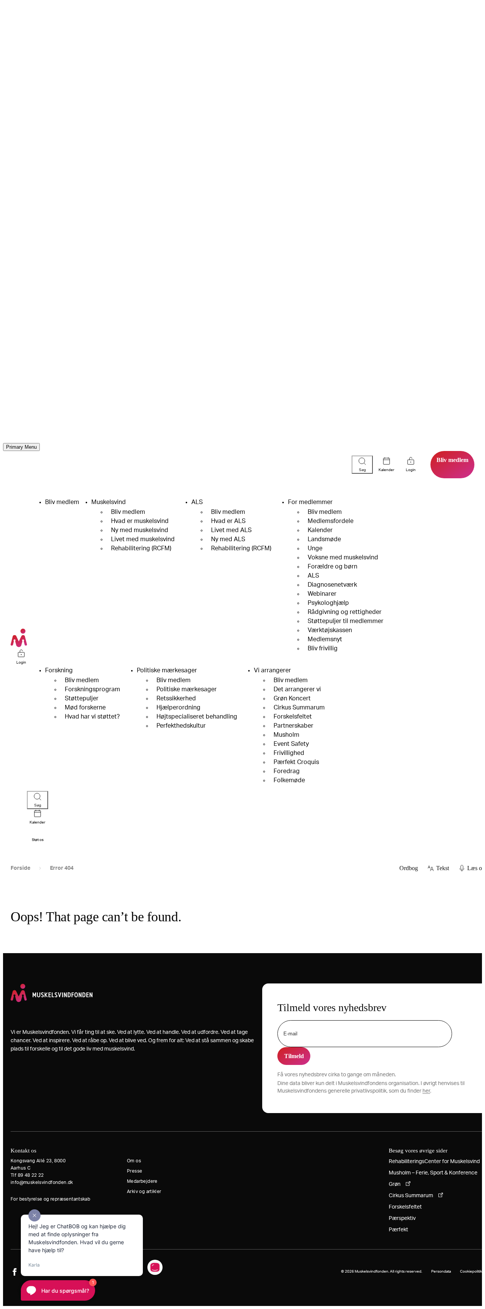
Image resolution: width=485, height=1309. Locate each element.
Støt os (38, 840)
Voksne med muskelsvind (343, 557)
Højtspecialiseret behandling (196, 717)
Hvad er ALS (228, 521)
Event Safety (291, 744)
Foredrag (287, 771)
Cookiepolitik (471, 1271)
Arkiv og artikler (144, 1191)
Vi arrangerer (272, 670)
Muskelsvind (108, 502)
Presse (134, 1171)
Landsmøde (324, 539)
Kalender (386, 470)
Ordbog (408, 868)
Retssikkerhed (176, 698)
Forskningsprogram (92, 689)
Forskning (59, 670)
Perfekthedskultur (181, 726)
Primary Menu (21, 447)
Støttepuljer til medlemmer (345, 621)
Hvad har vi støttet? (92, 717)
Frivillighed (289, 753)
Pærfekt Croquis (296, 762)
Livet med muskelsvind (143, 539)
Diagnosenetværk (332, 585)
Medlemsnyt (325, 639)
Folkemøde (289, 780)
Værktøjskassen (330, 630)
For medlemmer (310, 502)
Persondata (441, 1271)
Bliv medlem (452, 460)
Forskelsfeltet (293, 717)
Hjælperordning (178, 708)
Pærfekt (398, 1229)
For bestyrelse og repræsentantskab (50, 1199)
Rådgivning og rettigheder (345, 612)
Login (21, 662)
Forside (20, 868)
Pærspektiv (402, 1218)
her (426, 1091)
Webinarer (322, 594)
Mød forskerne (85, 708)
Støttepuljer (82, 698)
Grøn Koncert (292, 698)
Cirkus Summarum (299, 708)
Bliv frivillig (323, 648)
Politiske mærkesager (167, 670)
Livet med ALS (231, 530)
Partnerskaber (293, 726)
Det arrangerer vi (297, 689)
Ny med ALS (228, 539)
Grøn (395, 1184)
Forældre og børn (332, 567)
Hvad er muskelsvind (140, 521)
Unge (315, 548)
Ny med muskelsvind (139, 530)
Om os (134, 1161)
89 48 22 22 (31, 1175)
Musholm (286, 735)
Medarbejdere (142, 1181)
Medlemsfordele (331, 521)
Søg (362, 470)
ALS (197, 502)
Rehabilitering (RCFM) (141, 548)
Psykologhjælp (328, 603)
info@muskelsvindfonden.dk (42, 1182)
